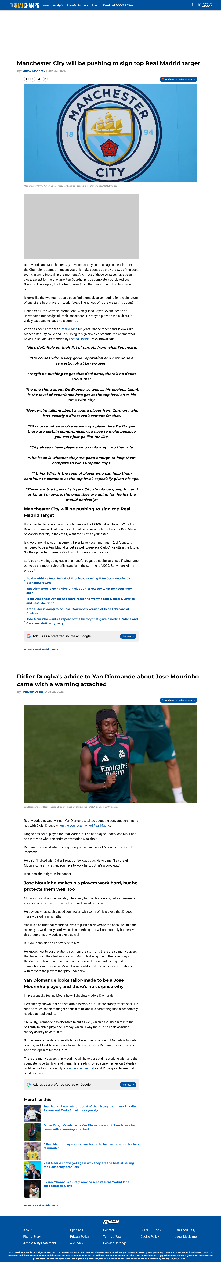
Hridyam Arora (32, 692)
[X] (199, 4)
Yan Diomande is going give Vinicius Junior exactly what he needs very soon (79, 591)
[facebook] (192, 4)
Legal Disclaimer (186, 1236)
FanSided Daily (185, 1230)
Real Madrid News (46, 649)
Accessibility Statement (39, 1243)
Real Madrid (69, 329)
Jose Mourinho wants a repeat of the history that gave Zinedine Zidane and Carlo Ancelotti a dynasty (82, 621)
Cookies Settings (114, 1243)
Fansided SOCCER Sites (118, 5)
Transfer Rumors (77, 5)
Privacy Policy (79, 1236)
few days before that (80, 1068)
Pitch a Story (32, 1236)
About (96, 5)
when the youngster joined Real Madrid (83, 825)
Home (28, 649)
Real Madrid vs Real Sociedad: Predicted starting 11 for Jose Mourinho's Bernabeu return (78, 580)
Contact (108, 1230)
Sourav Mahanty (33, 71)
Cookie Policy (149, 1236)
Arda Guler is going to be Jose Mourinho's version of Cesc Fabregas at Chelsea (77, 611)
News (45, 5)
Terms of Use (112, 1236)
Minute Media (24, 1252)
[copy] (45, 79)
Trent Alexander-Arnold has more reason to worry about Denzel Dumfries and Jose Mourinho (80, 601)
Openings (76, 1230)
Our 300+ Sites (150, 1230)
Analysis (58, 5)
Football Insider (79, 339)
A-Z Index (76, 1243)
